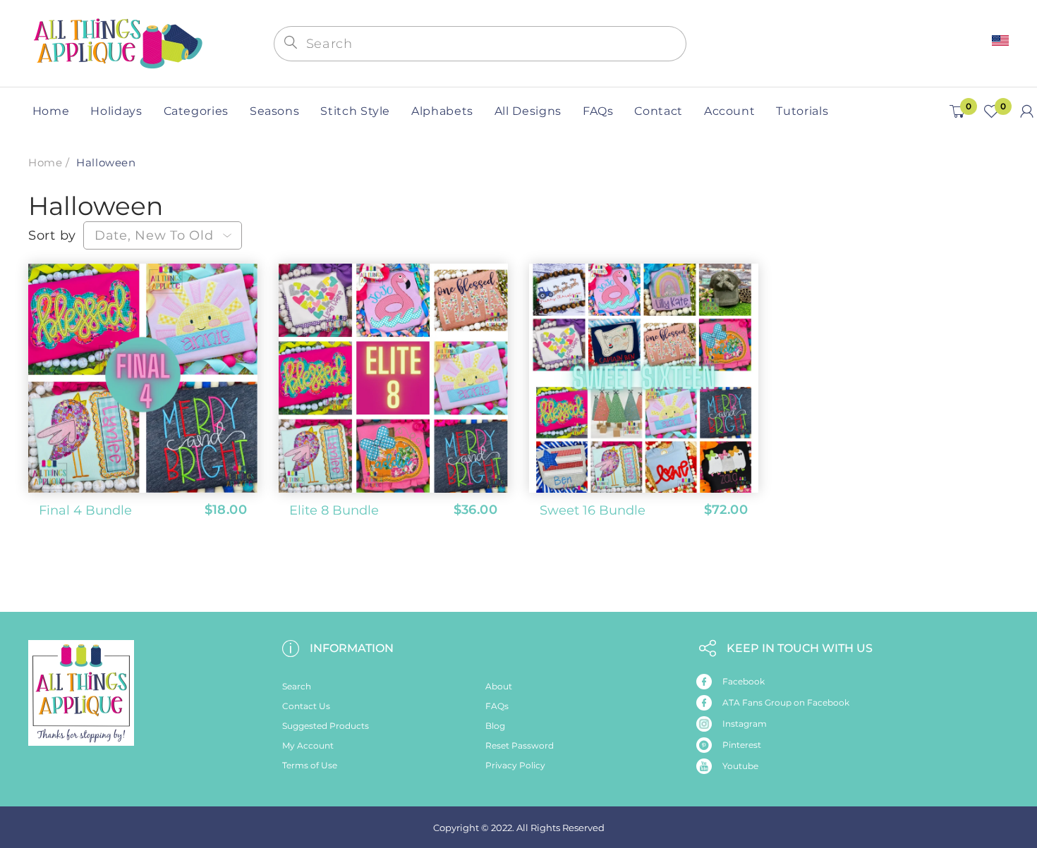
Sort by (52, 235)
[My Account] (1027, 111)
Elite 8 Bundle (334, 510)
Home (45, 162)
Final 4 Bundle (85, 510)
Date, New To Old (154, 235)
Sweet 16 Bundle (592, 510)
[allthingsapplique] (116, 42)
